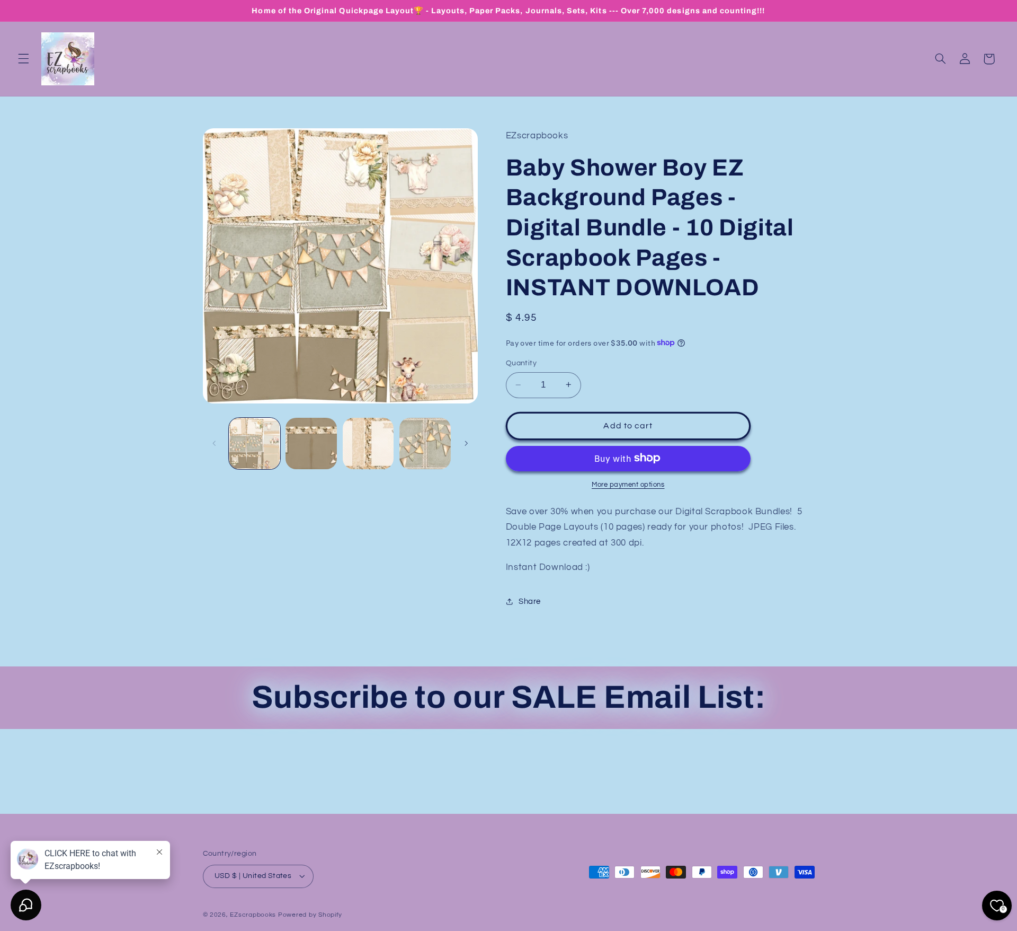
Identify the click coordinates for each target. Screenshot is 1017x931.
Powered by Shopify (310, 915)
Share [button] (530, 601)
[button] (23, 59)
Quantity (521, 362)
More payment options (628, 484)
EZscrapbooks (253, 915)
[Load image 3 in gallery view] (368, 443)
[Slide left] (214, 443)
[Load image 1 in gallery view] (254, 443)
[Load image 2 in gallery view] (311, 443)
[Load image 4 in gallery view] (425, 443)
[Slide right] (466, 443)
